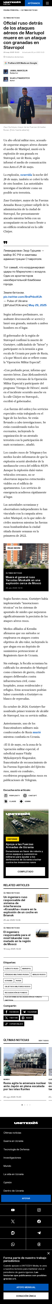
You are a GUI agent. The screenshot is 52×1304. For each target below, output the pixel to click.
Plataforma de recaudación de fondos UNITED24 (23, 998)
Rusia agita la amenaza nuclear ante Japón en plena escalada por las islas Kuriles (24, 1086)
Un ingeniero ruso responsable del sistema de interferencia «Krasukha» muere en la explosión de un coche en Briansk (20, 906)
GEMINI (27, 801)
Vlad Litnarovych (20, 78)
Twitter (13, 1018)
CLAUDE (12, 801)
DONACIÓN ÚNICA (26, 1295)
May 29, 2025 (38, 305)
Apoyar (26, 1198)
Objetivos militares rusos (17, 986)
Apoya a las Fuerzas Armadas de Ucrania (20, 845)
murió (37, 732)
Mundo (6, 1079)
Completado (25, 871)
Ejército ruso (11, 968)
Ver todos (44, 1040)
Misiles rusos (38, 974)
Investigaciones (12, 1157)
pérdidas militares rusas (17, 974)
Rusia (18, 980)
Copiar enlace (16, 1024)
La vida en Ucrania (13, 1174)
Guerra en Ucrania (13, 1141)
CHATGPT (32, 795)
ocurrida (26, 174)
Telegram (32, 1012)
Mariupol (26, 968)
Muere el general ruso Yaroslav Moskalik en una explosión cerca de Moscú (23, 580)
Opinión (7, 1182)
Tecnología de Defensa (16, 1149)
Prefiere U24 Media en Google (22, 63)
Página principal (11, 10)
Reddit (29, 1018)
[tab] (22, 1104)
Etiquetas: (9, 962)
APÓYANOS (34, 3)
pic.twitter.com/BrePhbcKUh (22, 297)
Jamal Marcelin (18, 70)
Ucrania (8, 980)
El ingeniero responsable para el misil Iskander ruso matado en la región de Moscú (17, 938)
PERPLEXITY (14, 795)
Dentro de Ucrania (13, 1190)
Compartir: (10, 1005)
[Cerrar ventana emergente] (48, 1253)
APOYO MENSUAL (26, 1287)
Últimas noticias (29, 10)
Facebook (14, 1012)
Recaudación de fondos (16, 992)
